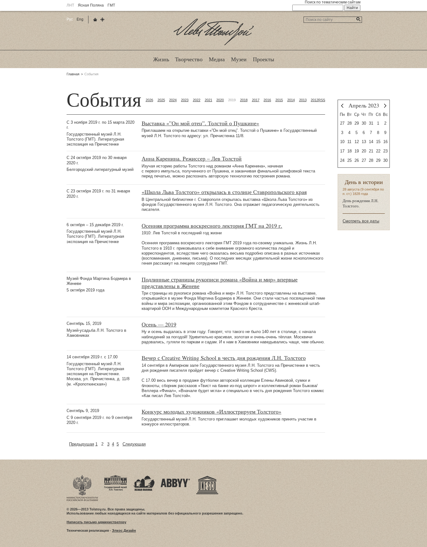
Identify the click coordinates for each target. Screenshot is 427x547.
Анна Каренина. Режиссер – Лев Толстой (192, 158)
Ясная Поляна (91, 5)
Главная (73, 74)
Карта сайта (102, 19)
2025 (161, 100)
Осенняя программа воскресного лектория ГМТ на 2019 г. (212, 225)
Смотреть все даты (361, 221)
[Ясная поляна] (143, 477)
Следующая (134, 444)
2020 (220, 100)
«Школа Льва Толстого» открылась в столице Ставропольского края (224, 192)
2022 (196, 100)
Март (342, 105)
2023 (184, 100)
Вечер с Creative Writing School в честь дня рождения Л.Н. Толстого (224, 358)
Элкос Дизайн (124, 530)
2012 (314, 100)
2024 (173, 100)
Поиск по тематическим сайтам (332, 2)
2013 (303, 100)
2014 (291, 100)
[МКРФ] (82, 477)
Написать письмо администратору (96, 522)
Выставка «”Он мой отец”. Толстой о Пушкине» (200, 123)
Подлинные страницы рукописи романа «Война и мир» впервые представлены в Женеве (220, 282)
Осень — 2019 (159, 324)
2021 (208, 100)
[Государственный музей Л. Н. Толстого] (115, 477)
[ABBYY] (175, 477)
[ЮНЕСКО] (207, 477)
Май (385, 105)
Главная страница (95, 19)
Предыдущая (81, 444)
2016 (267, 100)
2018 (244, 100)
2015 (279, 100)
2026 (149, 100)
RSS (321, 100)
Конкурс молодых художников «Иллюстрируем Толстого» (211, 411)
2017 (255, 100)
